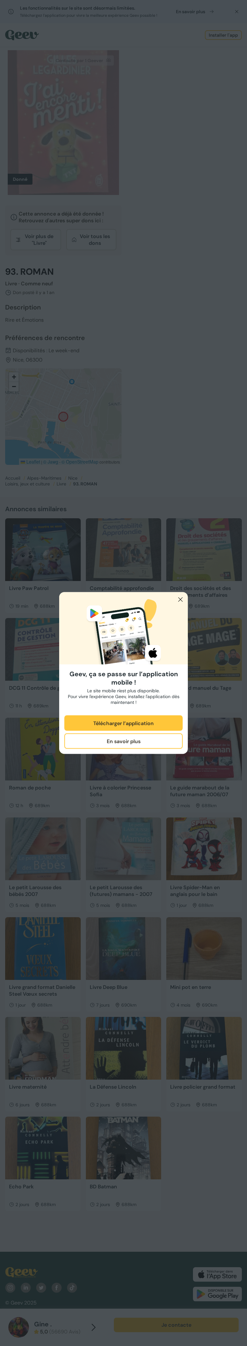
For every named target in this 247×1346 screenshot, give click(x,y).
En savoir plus (124, 741)
